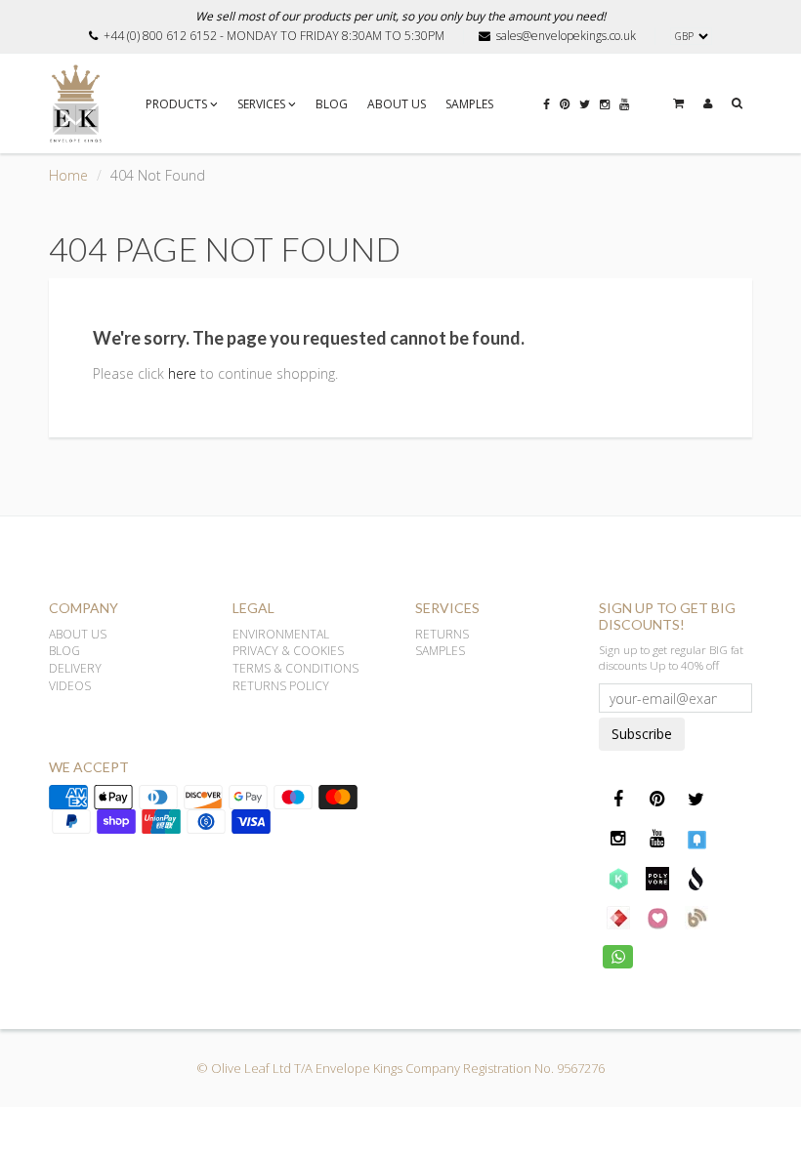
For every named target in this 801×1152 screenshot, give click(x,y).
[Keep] (618, 877)
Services (261, 104)
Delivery (75, 668)
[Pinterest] (564, 99)
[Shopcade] (696, 877)
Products (176, 104)
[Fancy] (696, 838)
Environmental (280, 634)
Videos (70, 686)
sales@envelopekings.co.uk (566, 36)
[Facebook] (546, 99)
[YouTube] (624, 99)
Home (68, 175)
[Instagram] (604, 99)
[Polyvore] (657, 877)
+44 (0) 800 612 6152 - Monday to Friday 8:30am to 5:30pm (274, 36)
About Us (396, 104)
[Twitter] (584, 99)
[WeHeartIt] (657, 916)
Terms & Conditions (295, 668)
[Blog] (696, 916)
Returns (442, 634)
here (182, 373)
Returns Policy (280, 686)
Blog (332, 104)
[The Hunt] (618, 916)
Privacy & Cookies (288, 650)
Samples (469, 104)
